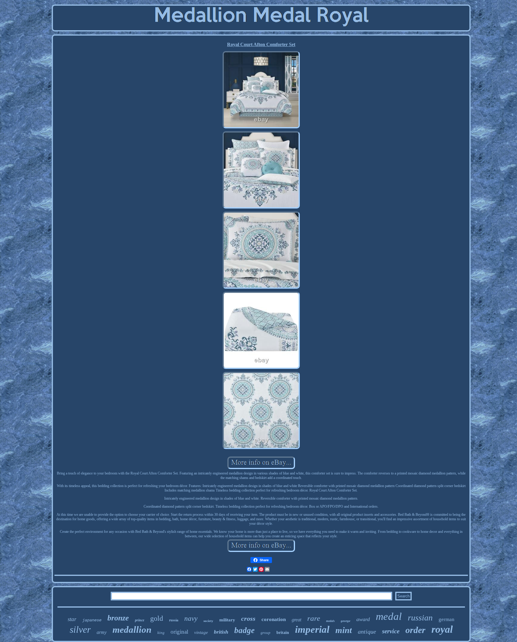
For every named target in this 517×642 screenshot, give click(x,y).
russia (173, 620)
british (221, 632)
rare (313, 618)
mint (343, 630)
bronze (118, 618)
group (265, 632)
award (363, 619)
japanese (91, 620)
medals (330, 621)
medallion (131, 629)
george (345, 621)
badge (244, 630)
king (161, 632)
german (446, 619)
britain (282, 632)
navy (190, 618)
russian (420, 617)
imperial (312, 629)
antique (367, 631)
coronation (273, 619)
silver (80, 629)
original (179, 632)
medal (389, 616)
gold (156, 618)
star (72, 619)
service (390, 631)
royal (442, 629)
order (415, 630)
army (102, 632)
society (208, 621)
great (296, 619)
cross (248, 618)
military (227, 619)
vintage (201, 632)
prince (139, 620)
